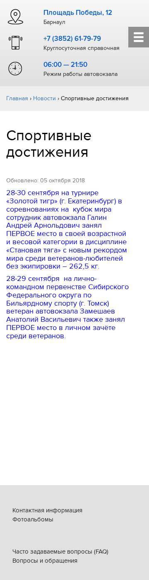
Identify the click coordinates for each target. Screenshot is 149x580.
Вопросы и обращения (44, 560)
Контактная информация (47, 510)
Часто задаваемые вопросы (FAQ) (60, 551)
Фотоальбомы (32, 519)
